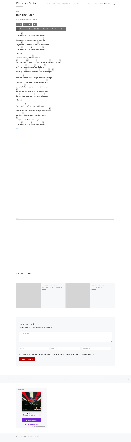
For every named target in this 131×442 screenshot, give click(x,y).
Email (54, 348)
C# (35, 29)
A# (23, 29)
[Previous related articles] (109, 279)
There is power (97, 287)
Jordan (20, 19)
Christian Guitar (25, 436)
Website (86, 348)
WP (22, 439)
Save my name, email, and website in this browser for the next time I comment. (58, 354)
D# (44, 29)
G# (64, 29)
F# (55, 29)
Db (38, 29)
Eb (47, 29)
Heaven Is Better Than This (52, 287)
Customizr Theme (38, 439)
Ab (18, 29)
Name (23, 348)
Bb (27, 29)
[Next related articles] (113, 279)
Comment (24, 333)
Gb (58, 29)
